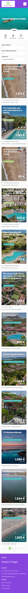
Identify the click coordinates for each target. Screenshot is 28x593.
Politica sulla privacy (6, 582)
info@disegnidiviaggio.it (9, 576)
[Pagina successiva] (23, 548)
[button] (24, 3)
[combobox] (14, 53)
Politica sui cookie (6, 585)
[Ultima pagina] (14, 551)
